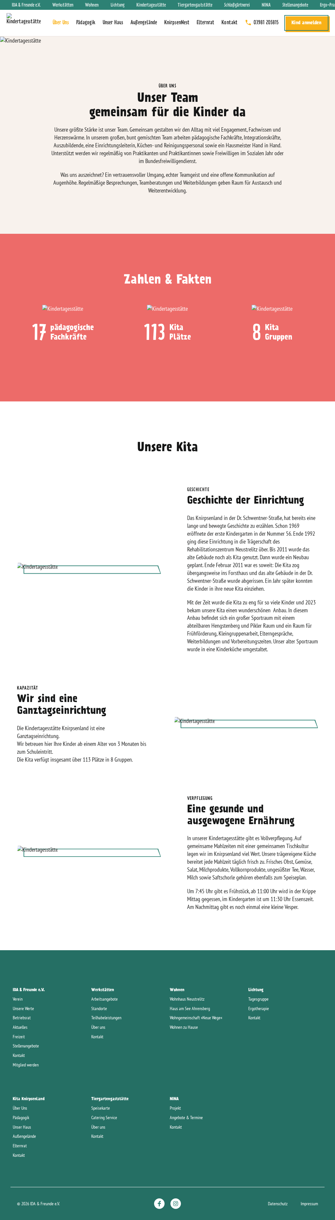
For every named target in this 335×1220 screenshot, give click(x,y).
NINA (266, 5)
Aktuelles (20, 1027)
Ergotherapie (258, 1008)
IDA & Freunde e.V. (26, 5)
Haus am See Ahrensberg (190, 1008)
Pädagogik (86, 22)
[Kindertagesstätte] (26, 23)
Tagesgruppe (258, 999)
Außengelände (144, 22)
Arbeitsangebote (104, 999)
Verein (18, 999)
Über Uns (61, 22)
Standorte (99, 1008)
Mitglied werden (26, 1065)
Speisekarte (100, 1108)
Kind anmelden (306, 23)
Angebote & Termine (186, 1117)
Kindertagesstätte (151, 5)
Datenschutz (278, 1204)
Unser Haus (113, 22)
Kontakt (229, 22)
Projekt (175, 1108)
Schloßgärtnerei (237, 5)
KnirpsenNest (176, 22)
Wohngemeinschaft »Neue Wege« (196, 1018)
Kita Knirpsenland (28, 1099)
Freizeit (19, 1037)
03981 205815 (266, 22)
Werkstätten (62, 5)
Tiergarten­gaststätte (110, 1099)
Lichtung (118, 5)
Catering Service (104, 1117)
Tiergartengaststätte (195, 5)
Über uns (98, 1027)
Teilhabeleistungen (106, 1018)
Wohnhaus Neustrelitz (187, 999)
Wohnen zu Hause (184, 1027)
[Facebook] (159, 1203)
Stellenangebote (295, 5)
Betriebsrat (22, 1018)
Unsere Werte (23, 1008)
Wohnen (92, 5)
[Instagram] (175, 1203)
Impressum (309, 1204)
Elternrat (205, 22)
